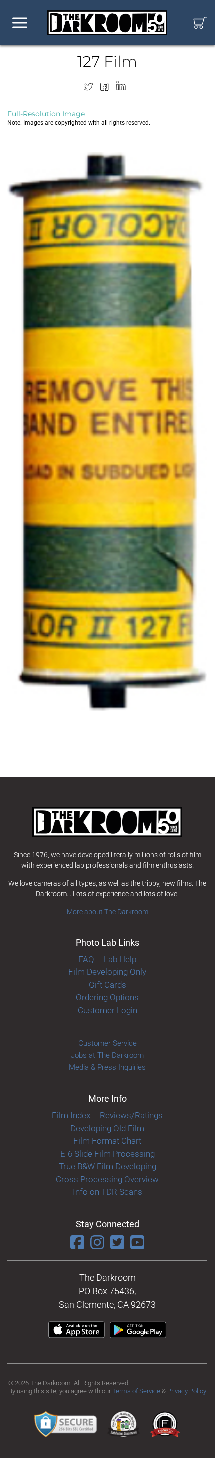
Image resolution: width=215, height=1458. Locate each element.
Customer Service (107, 1043)
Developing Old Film (107, 1128)
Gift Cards (107, 985)
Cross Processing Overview (107, 1179)
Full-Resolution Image (46, 113)
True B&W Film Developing (107, 1166)
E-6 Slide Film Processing (107, 1154)
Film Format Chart (108, 1141)
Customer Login (108, 1010)
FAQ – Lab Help (107, 959)
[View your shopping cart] (201, 23)
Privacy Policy (187, 1391)
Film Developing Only (107, 972)
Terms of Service (136, 1391)
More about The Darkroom (107, 912)
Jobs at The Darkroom (107, 1055)
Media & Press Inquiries (107, 1067)
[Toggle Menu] (20, 23)
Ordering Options (107, 997)
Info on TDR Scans (107, 1192)
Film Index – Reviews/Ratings (107, 1115)
